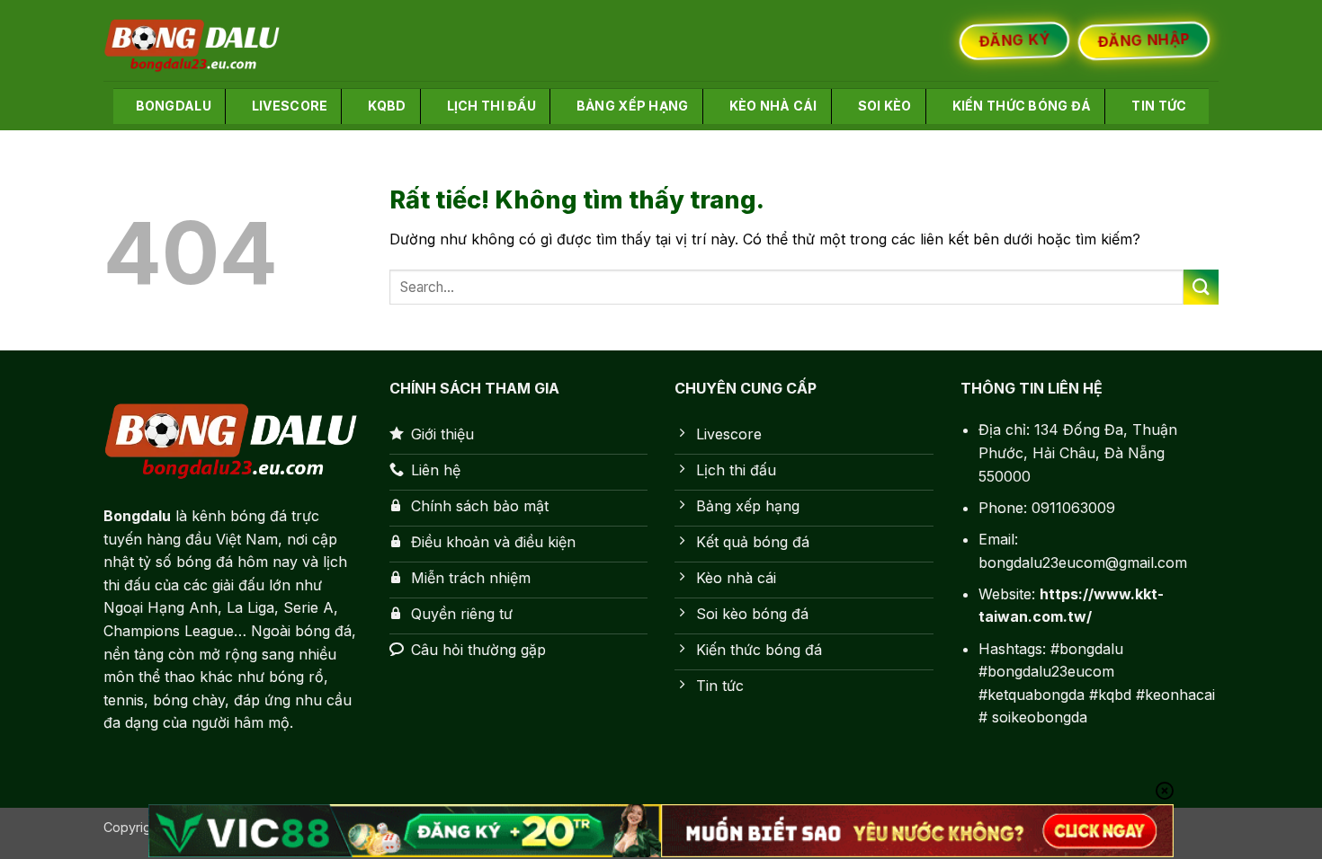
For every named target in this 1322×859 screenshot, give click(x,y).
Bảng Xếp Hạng (632, 105)
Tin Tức (1158, 105)
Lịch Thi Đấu (491, 105)
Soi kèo (885, 105)
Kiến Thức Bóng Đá (1022, 105)
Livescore (290, 105)
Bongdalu (173, 105)
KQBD (387, 105)
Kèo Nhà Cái (773, 105)
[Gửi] (1201, 287)
